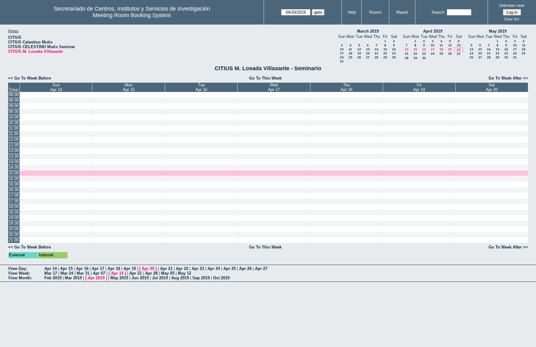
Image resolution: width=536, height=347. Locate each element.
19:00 (14, 217)
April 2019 (432, 31)
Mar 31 (83, 273)
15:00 (14, 173)
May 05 (167, 273)
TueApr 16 (201, 87)
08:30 (14, 100)
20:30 (14, 234)
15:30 (14, 178)
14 (376, 49)
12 (359, 49)
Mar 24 (66, 273)
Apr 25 (229, 268)
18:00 (14, 206)
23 (394, 53)
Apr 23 (198, 268)
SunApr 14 (56, 87)
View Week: (19, 273)
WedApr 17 (274, 87)
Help (352, 12)
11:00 (13, 128)
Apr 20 (148, 268)
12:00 (14, 139)
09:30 (14, 111)
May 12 (184, 273)
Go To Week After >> (508, 78)
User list (511, 19)
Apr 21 (166, 268)
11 (350, 49)
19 (359, 53)
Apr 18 (114, 268)
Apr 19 (129, 268)
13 (368, 49)
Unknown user (512, 5)
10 (342, 49)
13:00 (14, 150)
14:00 (14, 161)
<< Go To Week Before (29, 78)
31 (342, 61)
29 (385, 57)
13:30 (14, 156)
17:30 (14, 201)
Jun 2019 (140, 278)
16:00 (14, 184)
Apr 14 (50, 268)
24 (342, 57)
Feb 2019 (52, 278)
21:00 (14, 240)
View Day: (17, 268)
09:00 (14, 105)
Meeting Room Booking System (132, 15)
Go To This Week (265, 78)
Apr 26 (245, 268)
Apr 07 (99, 273)
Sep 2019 (201, 278)
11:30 (13, 133)
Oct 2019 (221, 278)
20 (368, 53)
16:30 (14, 189)
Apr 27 (261, 268)
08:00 (14, 94)
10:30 (14, 122)
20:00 (14, 228)
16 (394, 49)
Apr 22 (182, 268)
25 (350, 57)
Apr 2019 (96, 278)
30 (394, 57)
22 (385, 53)
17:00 (14, 195)
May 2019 (498, 31)
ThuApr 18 (346, 87)
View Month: (20, 278)
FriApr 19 (419, 87)
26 (359, 57)
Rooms (375, 12)
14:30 (14, 167)
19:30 (14, 223)
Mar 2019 (73, 278)
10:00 (14, 117)
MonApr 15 (129, 87)
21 (376, 53)
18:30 (14, 212)
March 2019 (368, 31)
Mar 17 (50, 273)
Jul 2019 (160, 278)
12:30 (14, 145)
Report (402, 12)
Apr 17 (98, 268)
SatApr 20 (492, 87)
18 (350, 53)
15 (385, 49)
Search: (438, 12)
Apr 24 (214, 268)
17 (342, 53)
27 (368, 57)
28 (376, 57)
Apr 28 (151, 273)
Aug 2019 (180, 278)
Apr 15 (66, 268)
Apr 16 (82, 268)
